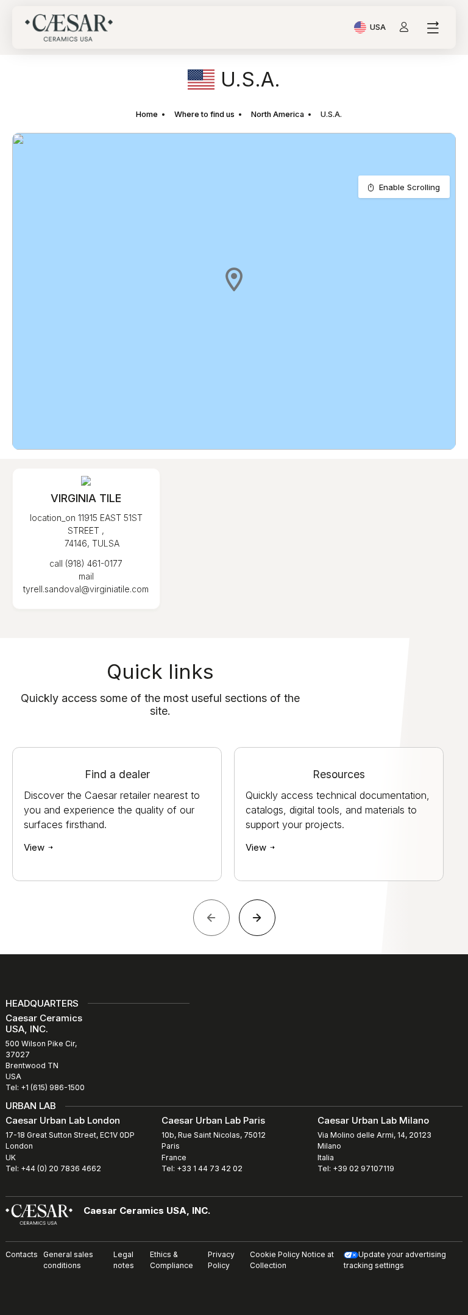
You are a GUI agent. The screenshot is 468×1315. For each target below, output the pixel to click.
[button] (234, 279)
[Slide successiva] (257, 917)
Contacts (21, 1254)
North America (277, 114)
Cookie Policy (275, 1254)
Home (147, 114)
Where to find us (204, 114)
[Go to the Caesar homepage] (69, 27)
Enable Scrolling (409, 187)
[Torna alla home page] (39, 1214)
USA (378, 28)
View (35, 847)
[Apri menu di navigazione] (432, 27)
